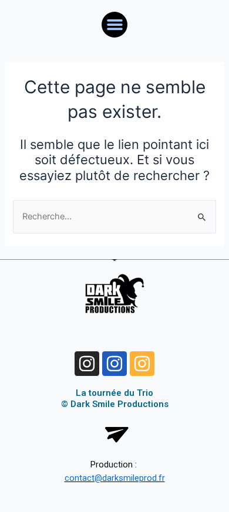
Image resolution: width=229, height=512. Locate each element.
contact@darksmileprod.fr (115, 478)
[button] (114, 25)
